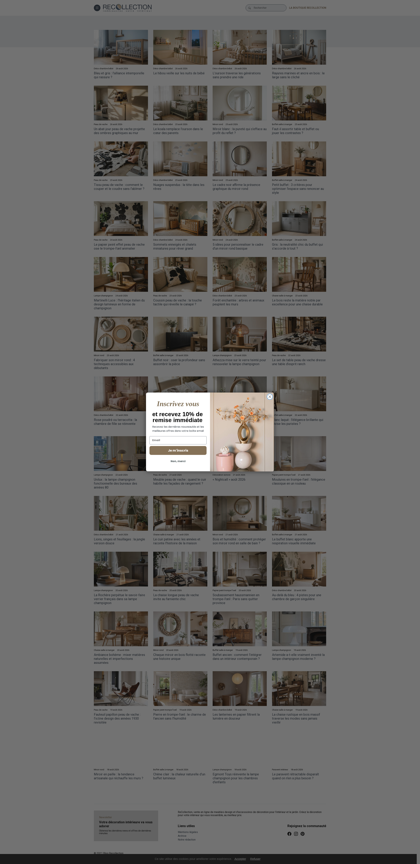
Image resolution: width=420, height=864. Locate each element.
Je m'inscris (178, 450)
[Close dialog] (270, 397)
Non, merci (178, 461)
